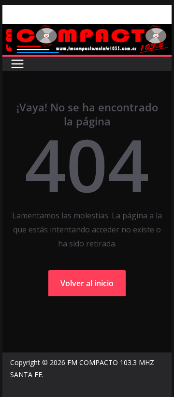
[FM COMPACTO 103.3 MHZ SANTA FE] (86, 31)
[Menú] (17, 64)
